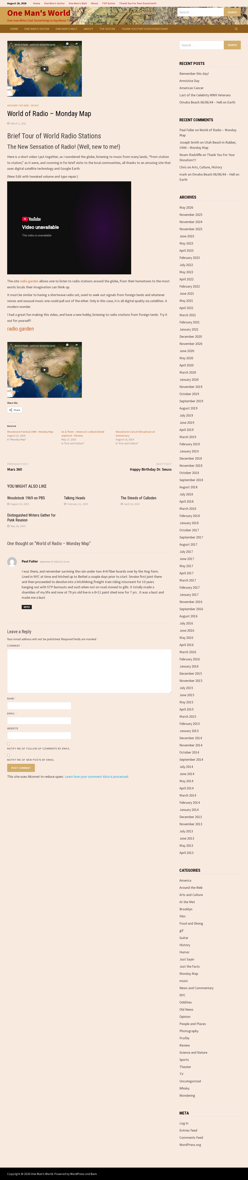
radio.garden (29, 281)
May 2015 (186, 702)
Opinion (184, 1016)
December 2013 (190, 817)
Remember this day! (194, 73)
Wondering (187, 1095)
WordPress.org (190, 1144)
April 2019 (186, 429)
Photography (188, 1031)
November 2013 (190, 824)
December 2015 (190, 673)
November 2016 (190, 601)
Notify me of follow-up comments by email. (39, 748)
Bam (93, 1174)
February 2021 (189, 322)
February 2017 (189, 587)
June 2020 (186, 351)
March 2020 (187, 372)
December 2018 (190, 458)
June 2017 (186, 558)
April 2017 (186, 573)
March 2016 (187, 652)
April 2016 (186, 645)
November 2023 (190, 229)
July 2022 (186, 265)
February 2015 (189, 723)
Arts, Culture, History (207, 167)
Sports (184, 1059)
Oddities (185, 1002)
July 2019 (186, 415)
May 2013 (186, 845)
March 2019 (187, 437)
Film (182, 916)
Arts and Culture (191, 894)
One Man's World (39, 12)
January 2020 (189, 379)
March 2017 (187, 580)
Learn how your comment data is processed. (97, 776)
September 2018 (191, 480)
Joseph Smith (189, 142)
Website (13, 728)
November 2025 (190, 214)
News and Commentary (196, 988)
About (94, 3)
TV (181, 1074)
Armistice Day (189, 80)
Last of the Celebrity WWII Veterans (205, 95)
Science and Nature (193, 1052)
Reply (27, 607)
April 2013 (186, 852)
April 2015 (186, 709)
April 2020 (186, 365)
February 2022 (189, 286)
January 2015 (189, 731)
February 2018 (189, 515)
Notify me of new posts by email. (31, 759)
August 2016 (188, 616)
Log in (183, 1123)
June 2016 (186, 630)
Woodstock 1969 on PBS (26, 498)
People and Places (192, 1024)
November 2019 (190, 386)
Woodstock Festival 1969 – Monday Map (30, 431)
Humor (184, 952)
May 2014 (186, 781)
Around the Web (18, 105)
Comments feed (191, 1137)
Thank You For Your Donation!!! (137, 3)
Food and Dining (191, 923)
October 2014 (189, 752)
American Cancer (191, 88)
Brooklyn (185, 909)
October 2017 (189, 530)
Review (184, 1045)
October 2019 (189, 394)
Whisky (184, 1088)
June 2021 (186, 293)
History (184, 945)
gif (181, 930)
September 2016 (191, 609)
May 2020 (186, 358)
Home (36, 3)
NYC (182, 995)
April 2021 (186, 308)
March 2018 (187, 508)
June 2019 (186, 422)
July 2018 (186, 494)
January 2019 (189, 451)
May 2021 (186, 300)
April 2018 (186, 501)
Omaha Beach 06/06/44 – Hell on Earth (207, 102)
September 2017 (191, 537)
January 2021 (189, 329)
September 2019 (191, 401)
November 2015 (190, 680)
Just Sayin (186, 959)
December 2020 (190, 336)
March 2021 (187, 315)
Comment (14, 645)
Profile (184, 1038)
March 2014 (187, 795)
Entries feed (188, 1130)
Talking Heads (74, 498)
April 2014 (186, 788)
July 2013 (186, 831)
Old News (186, 1009)
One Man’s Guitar (54, 3)
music (35, 105)
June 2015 (186, 695)
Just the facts (189, 966)
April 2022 (186, 279)
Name (11, 698)
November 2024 (190, 222)
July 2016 (186, 623)
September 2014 (191, 759)
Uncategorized (190, 1081)
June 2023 (186, 236)
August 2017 (188, 544)
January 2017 (189, 594)
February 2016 (189, 659)
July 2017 (186, 551)
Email (12, 713)
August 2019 (188, 408)
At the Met (187, 902)
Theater (185, 1067)
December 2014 (190, 738)
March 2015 (187, 716)
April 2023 (186, 250)
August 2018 (188, 487)
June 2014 (186, 774)
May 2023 (186, 243)
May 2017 (186, 566)
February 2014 (189, 802)
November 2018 (190, 465)
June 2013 (186, 838)
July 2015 (186, 688)
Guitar (183, 937)
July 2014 (186, 766)
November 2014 (190, 745)
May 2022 (186, 272)
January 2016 (189, 666)
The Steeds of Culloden (138, 498)
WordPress (77, 1174)
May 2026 (186, 207)
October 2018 (189, 472)
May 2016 (186, 637)
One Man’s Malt (78, 3)
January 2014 (189, 809)
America (185, 880)
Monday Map (188, 973)
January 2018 (189, 523)
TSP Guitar (108, 3)
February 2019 (189, 444)
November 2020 (190, 343)
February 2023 (189, 257)
